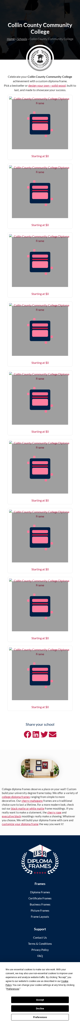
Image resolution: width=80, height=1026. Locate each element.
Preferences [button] (13, 989)
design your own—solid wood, (47, 85)
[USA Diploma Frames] (40, 859)
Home (11, 39)
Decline (40, 1008)
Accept (40, 1000)
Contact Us (40, 937)
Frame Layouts (40, 916)
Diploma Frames (40, 892)
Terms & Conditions (40, 943)
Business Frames (40, 904)
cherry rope (54, 812)
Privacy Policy (40, 949)
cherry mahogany (32, 800)
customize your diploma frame (20, 824)
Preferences (40, 1017)
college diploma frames (16, 796)
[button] (27, 734)
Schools (22, 39)
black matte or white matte (27, 808)
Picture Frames (40, 910)
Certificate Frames (40, 898)
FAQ (40, 956)
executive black (11, 816)
